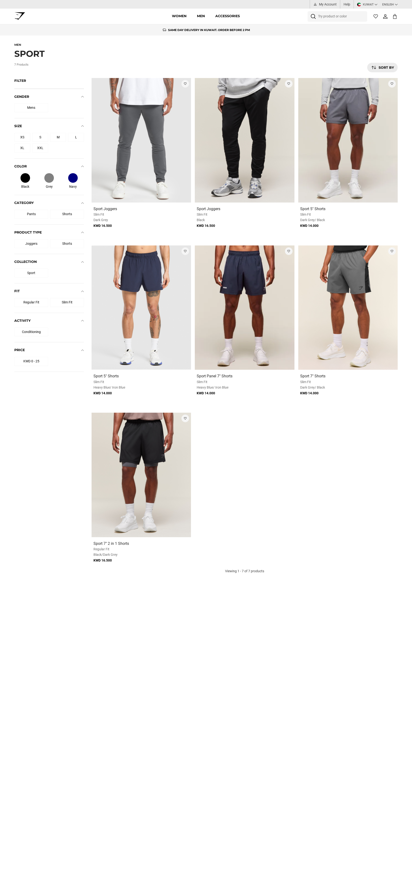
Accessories (227, 16)
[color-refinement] (25, 178)
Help (347, 4)
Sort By (386, 67)
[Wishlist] (376, 16)
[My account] (385, 16)
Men (201, 16)
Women (179, 16)
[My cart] (395, 16)
